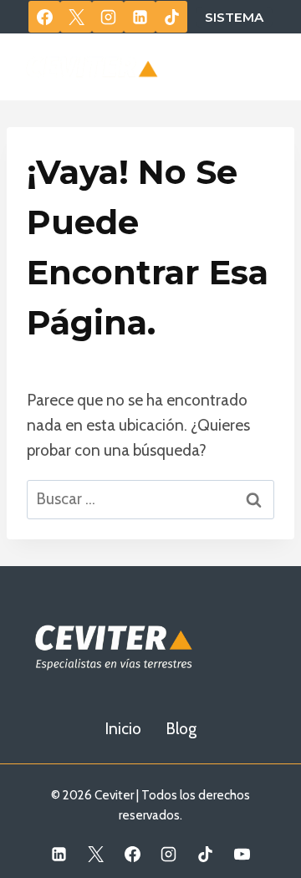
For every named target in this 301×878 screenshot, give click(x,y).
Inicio (123, 728)
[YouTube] (242, 854)
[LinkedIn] (140, 17)
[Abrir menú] (261, 66)
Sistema (234, 17)
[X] (76, 17)
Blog (181, 728)
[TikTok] (171, 17)
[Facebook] (44, 17)
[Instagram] (108, 17)
